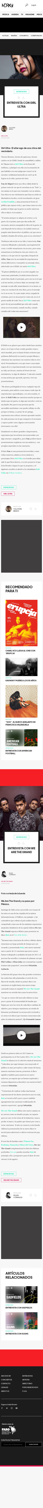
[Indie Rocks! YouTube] (17, 1408)
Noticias (5, 35)
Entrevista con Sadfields (19, 1307)
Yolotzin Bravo (12, 128)
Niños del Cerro (26, 1145)
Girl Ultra (4, 136)
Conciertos (24, 35)
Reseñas (14, 35)
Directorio (27, 1383)
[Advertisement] (21, 546)
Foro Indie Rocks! (30, 1387)
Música (5, 14)
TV (22, 14)
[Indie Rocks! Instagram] (12, 1408)
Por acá (13, 1152)
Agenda (15, 14)
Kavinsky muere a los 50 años (21, 680)
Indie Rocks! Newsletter (10, 1440)
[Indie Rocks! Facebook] (2, 1408)
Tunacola (14, 1145)
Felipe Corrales (12, 873)
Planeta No (28, 1141)
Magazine (29, 14)
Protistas (5, 1145)
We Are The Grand (7, 881)
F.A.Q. (24, 1391)
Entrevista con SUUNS (17, 1334)
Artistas (26, 1380)
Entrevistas (21, 92)
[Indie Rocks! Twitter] (7, 1408)
